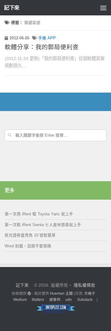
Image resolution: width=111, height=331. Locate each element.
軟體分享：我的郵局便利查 (42, 47)
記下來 (11, 8)
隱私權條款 (84, 285)
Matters (38, 299)
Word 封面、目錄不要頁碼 (28, 246)
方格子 (89, 293)
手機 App (47, 38)
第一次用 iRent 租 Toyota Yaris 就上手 (39, 214)
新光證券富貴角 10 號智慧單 (30, 235)
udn (68, 299)
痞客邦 (54, 299)
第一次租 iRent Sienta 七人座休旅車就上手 (43, 224)
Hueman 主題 (61, 293)
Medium (20, 299)
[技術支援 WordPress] (29, 293)
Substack (84, 299)
